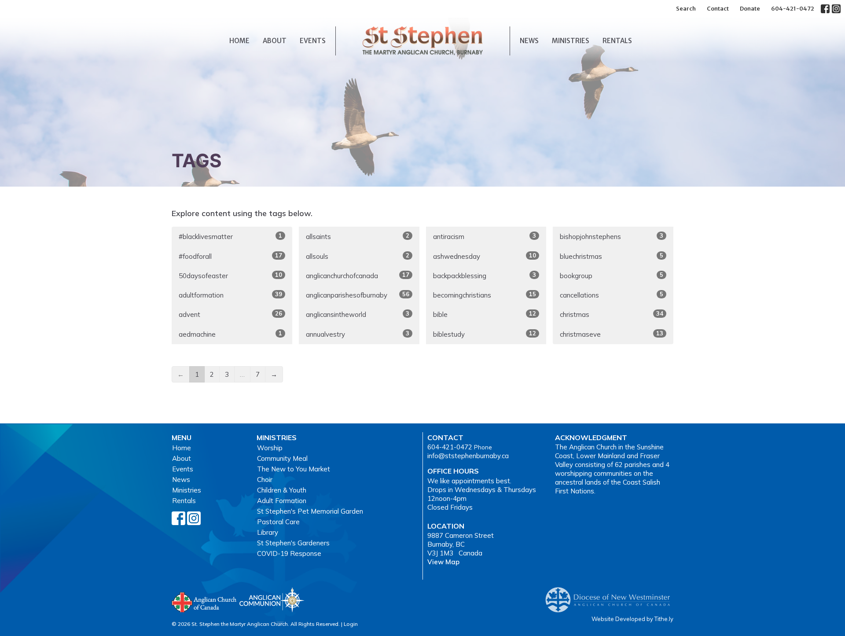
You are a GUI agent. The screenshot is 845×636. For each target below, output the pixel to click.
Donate (750, 8)
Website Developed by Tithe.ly (632, 618)
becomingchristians (484, 294)
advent (230, 314)
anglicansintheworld (357, 314)
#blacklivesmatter (230, 236)
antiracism (484, 236)
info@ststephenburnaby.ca (468, 456)
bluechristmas (611, 256)
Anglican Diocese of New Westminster (611, 595)
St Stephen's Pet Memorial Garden (310, 511)
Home (239, 41)
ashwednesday (484, 256)
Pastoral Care (278, 522)
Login (351, 624)
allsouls (357, 256)
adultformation (230, 294)
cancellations (611, 294)
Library (267, 532)
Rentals (617, 41)
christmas (611, 314)
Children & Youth (281, 490)
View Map (443, 562)
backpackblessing (484, 275)
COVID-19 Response (289, 553)
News (529, 41)
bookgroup (611, 275)
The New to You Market (293, 469)
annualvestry (357, 334)
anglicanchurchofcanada (357, 275)
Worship (270, 448)
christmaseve (611, 334)
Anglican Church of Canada (204, 601)
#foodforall (230, 256)
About (275, 41)
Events (313, 41)
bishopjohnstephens (611, 236)
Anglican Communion (272, 599)
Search (686, 8)
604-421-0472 (792, 8)
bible (484, 314)
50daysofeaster (230, 275)
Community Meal (282, 458)
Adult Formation (281, 500)
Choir (264, 479)
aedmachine (230, 334)
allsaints (357, 236)
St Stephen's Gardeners (293, 543)
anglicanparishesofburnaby (357, 294)
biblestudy (484, 334)
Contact (718, 8)
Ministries (570, 41)
